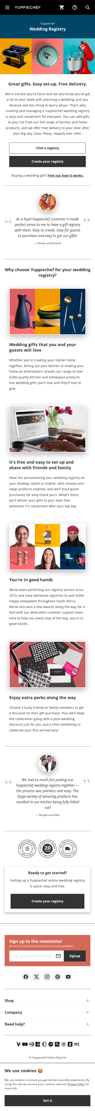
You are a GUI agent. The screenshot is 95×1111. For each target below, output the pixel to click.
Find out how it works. (66, 175)
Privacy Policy (76, 1084)
